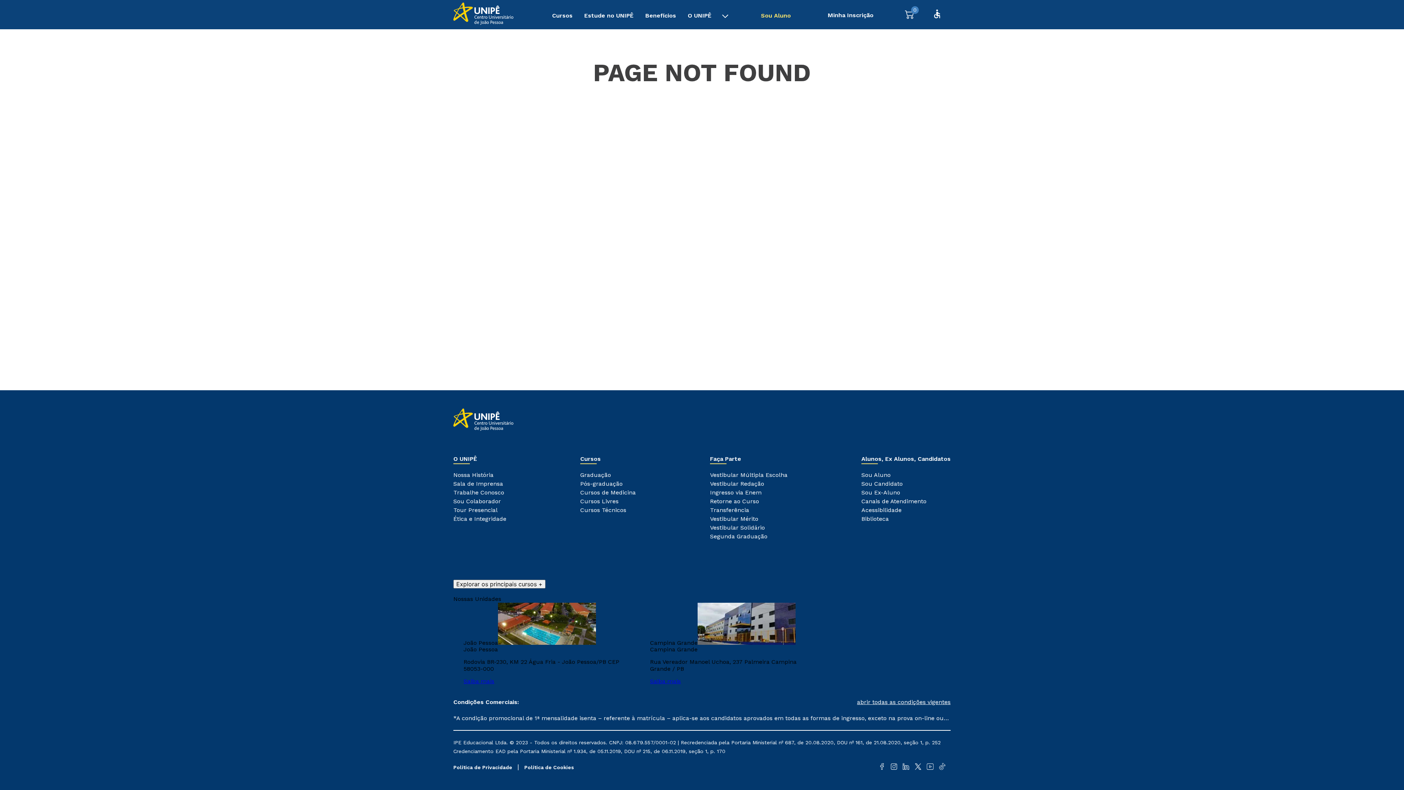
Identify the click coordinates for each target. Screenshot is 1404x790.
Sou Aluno (776, 15)
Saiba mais (479, 681)
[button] (826, 702)
